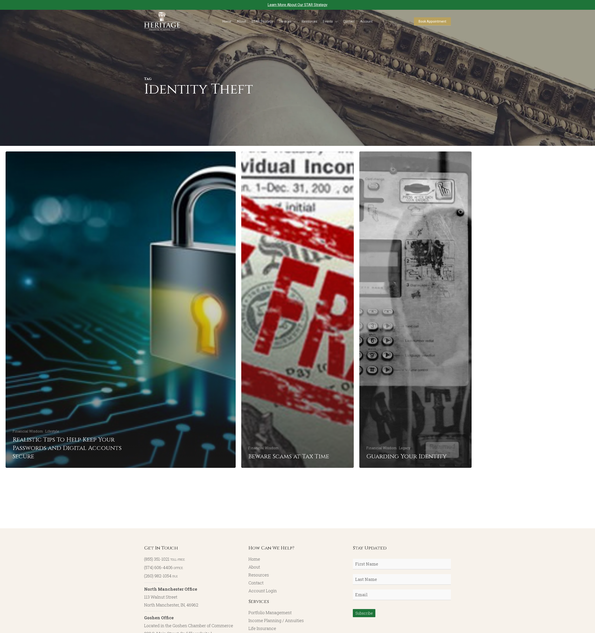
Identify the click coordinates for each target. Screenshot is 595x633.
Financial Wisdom (28, 431)
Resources (258, 575)
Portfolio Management (270, 612)
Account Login (262, 590)
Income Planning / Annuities (276, 620)
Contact (256, 583)
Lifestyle (52, 431)
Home (254, 559)
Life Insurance (262, 628)
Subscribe (364, 613)
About (254, 567)
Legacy (404, 448)
